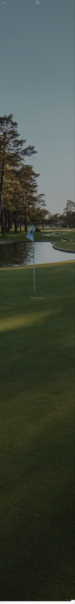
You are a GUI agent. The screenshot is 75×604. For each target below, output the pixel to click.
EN (1, 602)
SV (2, 602)
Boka (3, 2)
